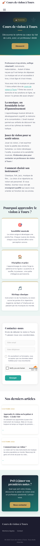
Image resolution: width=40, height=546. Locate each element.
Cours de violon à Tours (18, 2)
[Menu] (4, 10)
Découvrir (20, 46)
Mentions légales (8, 531)
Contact (20, 531)
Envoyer (13, 378)
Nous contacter (20, 505)
